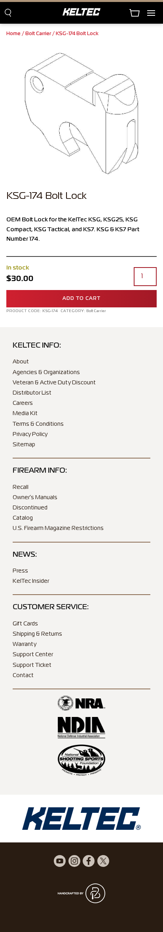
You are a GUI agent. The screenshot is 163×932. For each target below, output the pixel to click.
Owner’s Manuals (35, 497)
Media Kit (25, 413)
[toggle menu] (155, 13)
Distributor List (32, 393)
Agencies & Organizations (46, 372)
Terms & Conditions (38, 424)
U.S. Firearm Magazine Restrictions (58, 528)
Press (20, 571)
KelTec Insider (31, 581)
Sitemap (24, 444)
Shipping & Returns (37, 634)
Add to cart (81, 299)
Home (13, 34)
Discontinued (30, 507)
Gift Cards (25, 623)
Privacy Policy (30, 434)
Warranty (24, 644)
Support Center (33, 654)
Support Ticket (32, 665)
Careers (23, 403)
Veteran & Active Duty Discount (54, 382)
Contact (23, 675)
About (21, 361)
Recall (20, 487)
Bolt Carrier (38, 34)
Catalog (23, 518)
